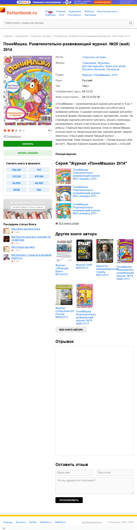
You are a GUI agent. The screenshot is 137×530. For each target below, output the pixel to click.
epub (16, 189)
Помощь (8, 522)
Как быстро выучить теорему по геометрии (31, 238)
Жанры (49, 11)
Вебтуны (89, 11)
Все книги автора (71, 329)
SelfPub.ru (60, 522)
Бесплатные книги (107, 11)
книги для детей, (115, 66)
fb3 (39, 189)
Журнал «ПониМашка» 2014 (99, 75)
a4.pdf (16, 183)
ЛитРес (33, 522)
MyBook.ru (46, 522)
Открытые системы (40, 36)
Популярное (74, 14)
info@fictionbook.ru (92, 522)
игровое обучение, (94, 69)
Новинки (60, 11)
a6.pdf (39, 183)
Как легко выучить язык (25, 228)
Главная (7, 36)
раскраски (113, 69)
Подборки (50, 14)
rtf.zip (39, 176)
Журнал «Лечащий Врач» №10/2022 (61, 270)
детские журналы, (93, 66)
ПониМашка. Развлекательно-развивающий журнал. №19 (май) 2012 (86, 317)
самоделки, (89, 63)
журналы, (104, 63)
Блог (61, 14)
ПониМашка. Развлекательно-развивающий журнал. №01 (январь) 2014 (87, 174)
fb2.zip (16, 170)
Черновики (90, 14)
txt (39, 170)
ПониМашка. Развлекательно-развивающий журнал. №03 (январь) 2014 (87, 209)
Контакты (21, 522)
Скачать (27, 144)
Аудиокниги (75, 11)
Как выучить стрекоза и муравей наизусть (31, 256)
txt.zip (16, 176)
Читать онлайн (28, 153)
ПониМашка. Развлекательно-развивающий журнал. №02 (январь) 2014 (87, 191)
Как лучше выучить (23, 247)
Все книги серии (69, 223)
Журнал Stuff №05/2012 (84, 266)
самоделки (21, 36)
